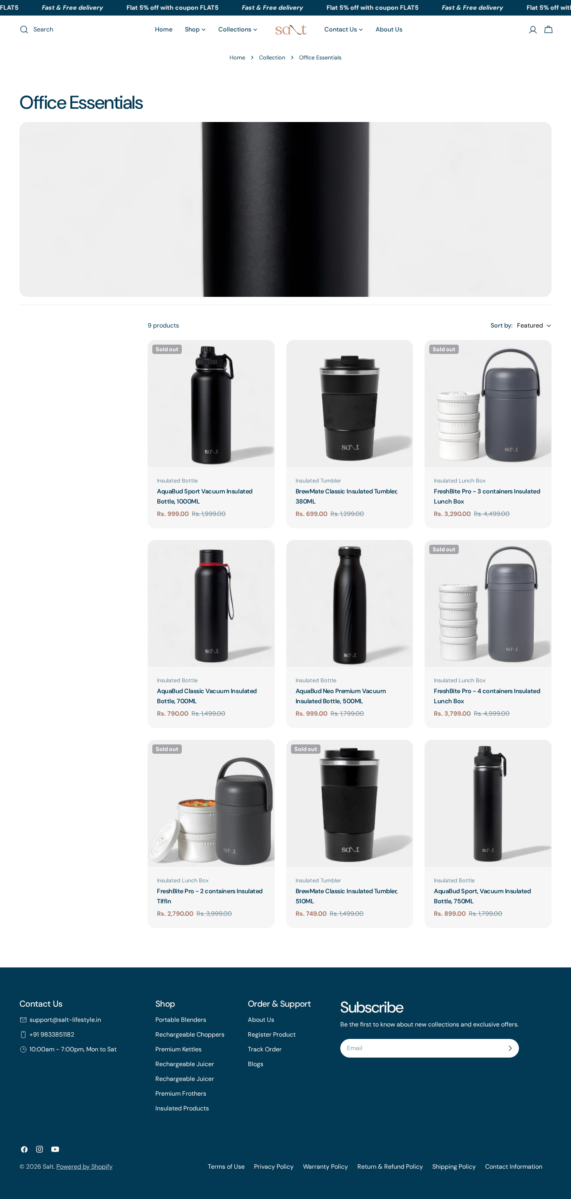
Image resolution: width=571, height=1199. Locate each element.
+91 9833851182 (52, 1034)
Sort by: (501, 325)
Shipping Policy (454, 1166)
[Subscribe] (510, 1048)
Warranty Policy (325, 1166)
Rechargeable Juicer (184, 1064)
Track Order (265, 1049)
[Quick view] (263, 357)
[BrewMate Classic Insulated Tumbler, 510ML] (349, 803)
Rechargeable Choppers (190, 1034)
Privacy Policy (274, 1166)
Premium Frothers (180, 1093)
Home (237, 57)
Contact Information (513, 1166)
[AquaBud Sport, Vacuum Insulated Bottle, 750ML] (488, 803)
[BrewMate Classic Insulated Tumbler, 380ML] (349, 403)
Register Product (272, 1034)
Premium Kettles (178, 1049)
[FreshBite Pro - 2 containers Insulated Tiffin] (211, 803)
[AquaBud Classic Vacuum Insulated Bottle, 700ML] (211, 603)
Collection (272, 57)
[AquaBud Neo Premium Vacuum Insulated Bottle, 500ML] (349, 603)
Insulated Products (182, 1108)
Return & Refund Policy (390, 1166)
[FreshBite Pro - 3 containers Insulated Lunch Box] (488, 403)
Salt (48, 1166)
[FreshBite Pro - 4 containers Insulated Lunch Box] (488, 603)
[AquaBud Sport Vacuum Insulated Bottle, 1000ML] (211, 403)
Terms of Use (226, 1166)
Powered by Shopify (84, 1166)
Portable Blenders (180, 1020)
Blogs (255, 1064)
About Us (261, 1020)
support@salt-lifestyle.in (65, 1020)
